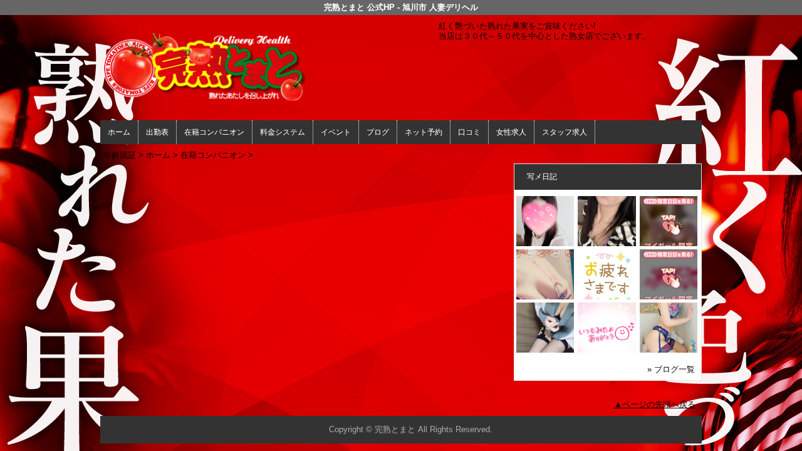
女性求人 (511, 132)
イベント (336, 132)
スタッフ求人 (564, 132)
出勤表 (157, 132)
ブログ (378, 132)
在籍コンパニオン (214, 132)
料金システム (282, 132)
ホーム (119, 132)
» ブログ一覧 (671, 369)
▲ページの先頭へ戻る (654, 404)
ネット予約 (423, 132)
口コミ (469, 132)
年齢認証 (119, 155)
